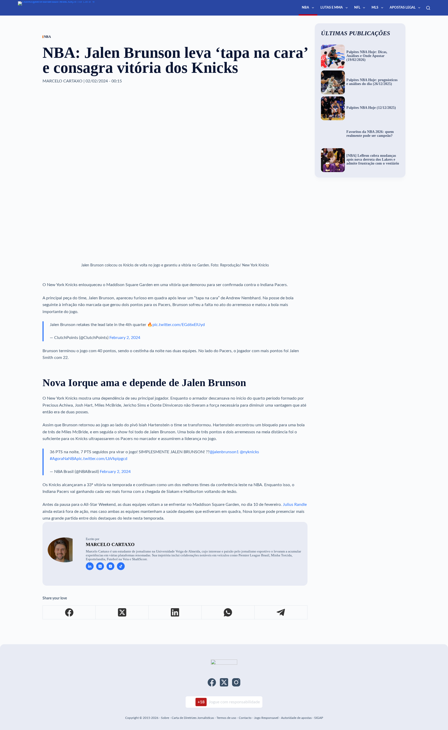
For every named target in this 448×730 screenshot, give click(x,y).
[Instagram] (236, 682)
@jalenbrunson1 (224, 452)
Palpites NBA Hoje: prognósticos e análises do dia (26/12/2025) (371, 82)
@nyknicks (249, 452)
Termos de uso (226, 717)
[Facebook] (69, 612)
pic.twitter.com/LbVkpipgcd (102, 459)
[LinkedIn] (175, 612)
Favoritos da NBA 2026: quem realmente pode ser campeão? (370, 134)
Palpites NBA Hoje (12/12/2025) (371, 108)
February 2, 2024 (124, 338)
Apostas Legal (403, 7)
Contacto (245, 717)
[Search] (428, 8)
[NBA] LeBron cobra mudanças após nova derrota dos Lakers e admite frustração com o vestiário (372, 159)
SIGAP (318, 717)
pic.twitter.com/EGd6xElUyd (178, 325)
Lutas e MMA (331, 7)
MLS (375, 7)
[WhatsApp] (228, 612)
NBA (305, 7)
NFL (357, 7)
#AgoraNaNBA (63, 459)
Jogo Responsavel (266, 717)
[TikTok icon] (121, 566)
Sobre (165, 717)
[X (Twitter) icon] (100, 566)
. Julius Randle (294, 504)
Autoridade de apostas (296, 717)
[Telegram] (281, 612)
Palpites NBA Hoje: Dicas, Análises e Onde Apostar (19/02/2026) (366, 56)
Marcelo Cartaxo (110, 544)
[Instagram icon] (110, 566)
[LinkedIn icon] (90, 566)
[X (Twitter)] (122, 612)
